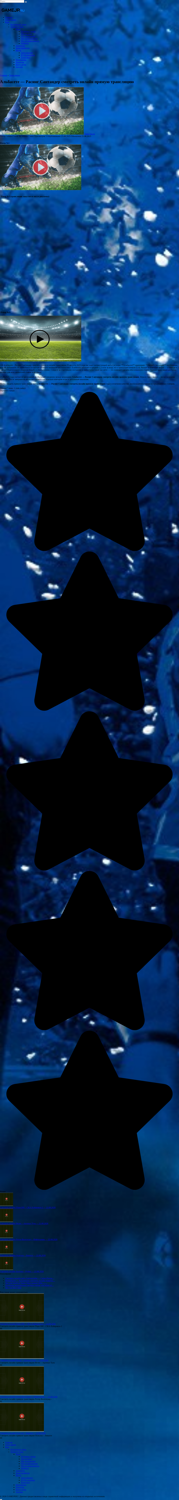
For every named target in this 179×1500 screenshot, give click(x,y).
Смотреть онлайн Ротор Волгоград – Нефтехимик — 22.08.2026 (28, 1239)
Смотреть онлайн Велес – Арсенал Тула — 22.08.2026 (24, 1223)
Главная (8, 17)
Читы (18, 29)
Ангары (19, 67)
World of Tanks (16, 27)
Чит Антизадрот (28, 36)
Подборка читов (28, 31)
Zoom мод (25, 57)
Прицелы (20, 62)
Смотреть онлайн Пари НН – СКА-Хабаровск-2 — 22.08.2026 (28, 1207)
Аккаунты (20, 46)
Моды (18, 50)
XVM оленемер (28, 55)
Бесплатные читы (18, 24)
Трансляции (10, 20)
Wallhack (25, 43)
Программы (21, 60)
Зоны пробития (22, 48)
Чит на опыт (26, 34)
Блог (7, 22)
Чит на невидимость (30, 41)
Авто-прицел (27, 53)
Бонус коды (21, 64)
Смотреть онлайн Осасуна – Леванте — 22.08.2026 (23, 1255)
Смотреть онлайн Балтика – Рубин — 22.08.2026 (22, 1271)
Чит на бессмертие (29, 38)
